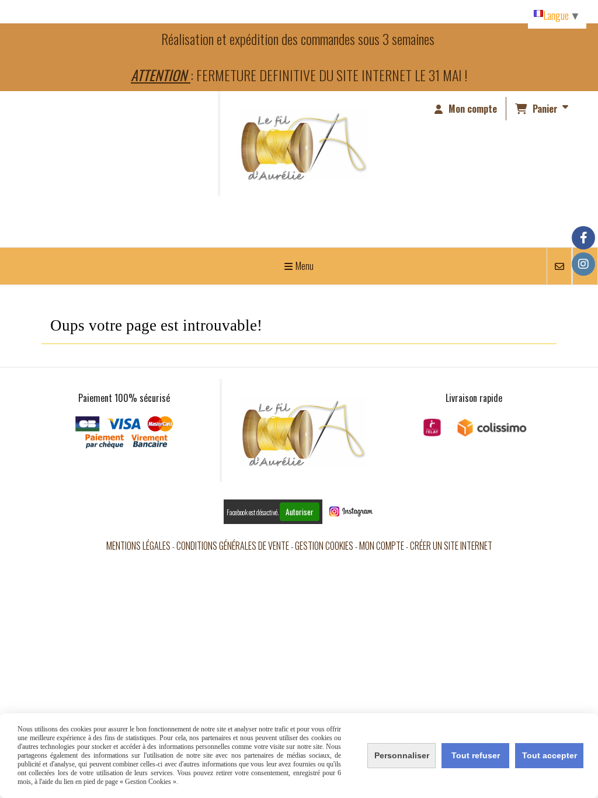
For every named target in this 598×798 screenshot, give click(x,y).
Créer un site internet (451, 546)
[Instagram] (583, 264)
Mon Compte (381, 546)
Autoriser (300, 512)
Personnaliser (401, 755)
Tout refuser (475, 755)
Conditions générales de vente (232, 546)
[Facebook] (583, 237)
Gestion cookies (324, 546)
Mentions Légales (138, 546)
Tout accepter (549, 755)
